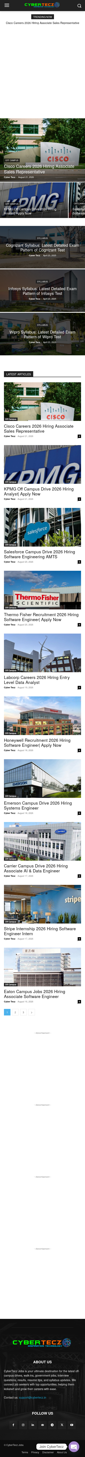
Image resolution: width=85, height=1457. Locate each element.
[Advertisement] (42, 69)
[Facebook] (13, 1425)
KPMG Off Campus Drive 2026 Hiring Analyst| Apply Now (39, 491)
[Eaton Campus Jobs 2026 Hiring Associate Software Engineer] (42, 967)
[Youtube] (72, 1425)
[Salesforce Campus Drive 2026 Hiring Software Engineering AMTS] (42, 527)
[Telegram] (52, 1425)
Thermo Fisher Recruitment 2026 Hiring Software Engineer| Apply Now (41, 616)
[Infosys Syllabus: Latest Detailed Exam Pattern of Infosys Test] (42, 290)
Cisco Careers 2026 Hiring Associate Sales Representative (42, 23)
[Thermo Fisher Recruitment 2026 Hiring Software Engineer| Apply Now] (42, 590)
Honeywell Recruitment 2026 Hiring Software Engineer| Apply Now (37, 742)
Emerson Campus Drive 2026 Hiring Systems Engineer (38, 805)
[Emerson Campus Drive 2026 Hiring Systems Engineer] (42, 778)
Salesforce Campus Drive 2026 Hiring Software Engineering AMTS (39, 554)
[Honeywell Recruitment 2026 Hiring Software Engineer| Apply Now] (42, 715)
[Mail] (42, 1425)
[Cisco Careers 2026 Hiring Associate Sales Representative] (42, 150)
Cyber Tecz (9, 436)
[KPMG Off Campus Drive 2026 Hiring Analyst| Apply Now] (34, 200)
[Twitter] (62, 1425)
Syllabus (42, 238)
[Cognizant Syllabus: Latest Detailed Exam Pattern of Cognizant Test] (42, 247)
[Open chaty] (74, 1446)
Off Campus (11, 160)
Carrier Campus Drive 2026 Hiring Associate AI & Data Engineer (36, 868)
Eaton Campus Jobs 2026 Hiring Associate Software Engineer (34, 993)
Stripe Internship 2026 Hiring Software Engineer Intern (40, 930)
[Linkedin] (33, 1425)
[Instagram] (23, 1425)
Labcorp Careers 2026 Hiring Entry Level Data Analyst (37, 679)
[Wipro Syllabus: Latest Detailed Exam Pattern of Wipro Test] (42, 334)
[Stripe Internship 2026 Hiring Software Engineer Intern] (42, 904)
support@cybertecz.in (32, 1397)
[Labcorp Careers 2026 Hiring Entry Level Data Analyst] (42, 653)
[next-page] (31, 1012)
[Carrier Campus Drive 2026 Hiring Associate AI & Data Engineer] (42, 841)
